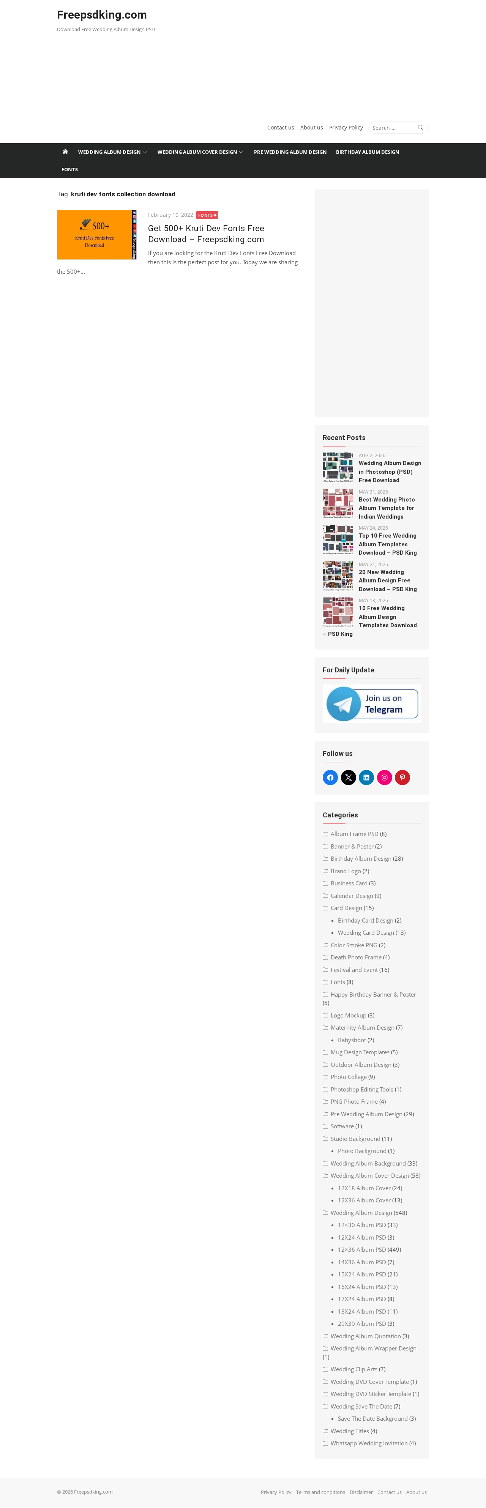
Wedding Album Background (368, 1163)
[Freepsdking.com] (65, 152)
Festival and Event (354, 969)
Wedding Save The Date (361, 1406)
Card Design (346, 908)
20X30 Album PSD (362, 1323)
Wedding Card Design (366, 932)
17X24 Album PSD (362, 1299)
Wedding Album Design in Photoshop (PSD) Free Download (390, 472)
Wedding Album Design (109, 151)
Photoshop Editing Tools (362, 1089)
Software (342, 1126)
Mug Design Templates (360, 1052)
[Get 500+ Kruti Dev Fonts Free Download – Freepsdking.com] (98, 237)
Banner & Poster (352, 846)
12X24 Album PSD (362, 1237)
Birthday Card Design (365, 920)
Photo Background (362, 1151)
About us (311, 127)
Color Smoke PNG (354, 945)
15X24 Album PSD (362, 1274)
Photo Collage (349, 1077)
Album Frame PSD (355, 834)
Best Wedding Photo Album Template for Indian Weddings (387, 508)
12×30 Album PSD (362, 1225)
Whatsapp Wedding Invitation (369, 1443)
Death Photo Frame (356, 957)
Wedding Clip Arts (354, 1369)
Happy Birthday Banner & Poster (373, 994)
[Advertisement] (306, 57)
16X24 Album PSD (362, 1286)
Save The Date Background (373, 1418)
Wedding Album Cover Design (197, 151)
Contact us (280, 127)
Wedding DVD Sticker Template (371, 1394)
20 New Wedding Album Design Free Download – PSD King (388, 581)
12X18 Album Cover (364, 1188)
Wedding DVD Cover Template (370, 1381)
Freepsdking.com (102, 14)
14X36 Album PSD (362, 1262)
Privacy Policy (346, 127)
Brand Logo (346, 871)
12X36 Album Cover (364, 1200)
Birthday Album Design (367, 151)
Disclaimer (361, 1492)
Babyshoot (352, 1040)
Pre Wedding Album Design (290, 151)
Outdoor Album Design (361, 1064)
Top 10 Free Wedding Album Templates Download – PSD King (388, 544)
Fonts (70, 169)
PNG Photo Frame (354, 1101)
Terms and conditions (320, 1492)
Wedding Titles (350, 1431)
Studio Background (355, 1138)
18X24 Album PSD (362, 1311)
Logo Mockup (348, 1015)
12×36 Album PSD (362, 1249)
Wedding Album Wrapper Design (374, 1348)
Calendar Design (352, 895)
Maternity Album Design (362, 1027)
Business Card (349, 883)
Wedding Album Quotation (366, 1336)
